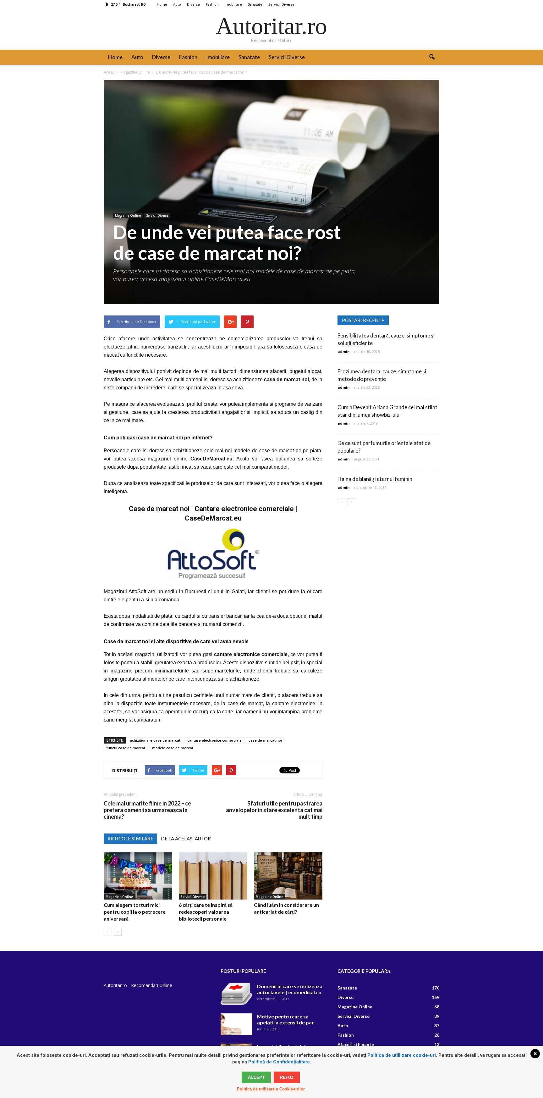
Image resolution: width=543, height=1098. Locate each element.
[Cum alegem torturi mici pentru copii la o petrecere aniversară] (138, 876)
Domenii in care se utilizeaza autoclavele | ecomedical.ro (289, 989)
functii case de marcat (126, 747)
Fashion (212, 4)
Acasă (109, 72)
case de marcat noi (265, 740)
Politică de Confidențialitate (279, 1062)
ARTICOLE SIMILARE (130, 838)
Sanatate (255, 4)
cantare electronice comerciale (214, 740)
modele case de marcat (172, 747)
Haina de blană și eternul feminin (374, 479)
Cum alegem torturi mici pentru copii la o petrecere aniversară (135, 912)
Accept (256, 1077)
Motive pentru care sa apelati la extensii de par (285, 1019)
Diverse (193, 4)
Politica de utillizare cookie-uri (401, 1055)
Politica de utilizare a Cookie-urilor (271, 1089)
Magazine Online (128, 215)
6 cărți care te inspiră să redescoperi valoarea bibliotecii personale (206, 912)
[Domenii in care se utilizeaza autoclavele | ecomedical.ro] (236, 994)
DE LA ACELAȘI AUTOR (186, 838)
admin (343, 351)
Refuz (286, 1077)
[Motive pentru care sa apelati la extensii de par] (236, 1024)
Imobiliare (233, 4)
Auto (177, 4)
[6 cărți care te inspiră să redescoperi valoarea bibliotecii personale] (213, 876)
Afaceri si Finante (355, 1044)
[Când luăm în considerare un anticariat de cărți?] (288, 876)
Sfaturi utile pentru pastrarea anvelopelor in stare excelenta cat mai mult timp (274, 810)
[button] (431, 57)
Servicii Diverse (281, 4)
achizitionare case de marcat (155, 740)
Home (162, 4)
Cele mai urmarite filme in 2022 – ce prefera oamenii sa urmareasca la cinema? (147, 810)
